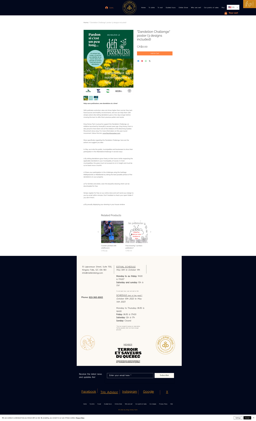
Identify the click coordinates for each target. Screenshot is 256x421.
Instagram (129, 391)
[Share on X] (149, 61)
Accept (247, 418)
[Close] (253, 417)
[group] (124, 237)
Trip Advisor (109, 392)
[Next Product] (151, 232)
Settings (238, 418)
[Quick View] (112, 232)
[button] (253, 4)
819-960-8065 (96, 297)
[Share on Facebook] (138, 61)
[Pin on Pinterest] (142, 61)
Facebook (88, 391)
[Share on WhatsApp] (146, 61)
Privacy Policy (80, 418)
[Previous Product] (98, 232)
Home (86, 22)
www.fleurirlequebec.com (111, 133)
